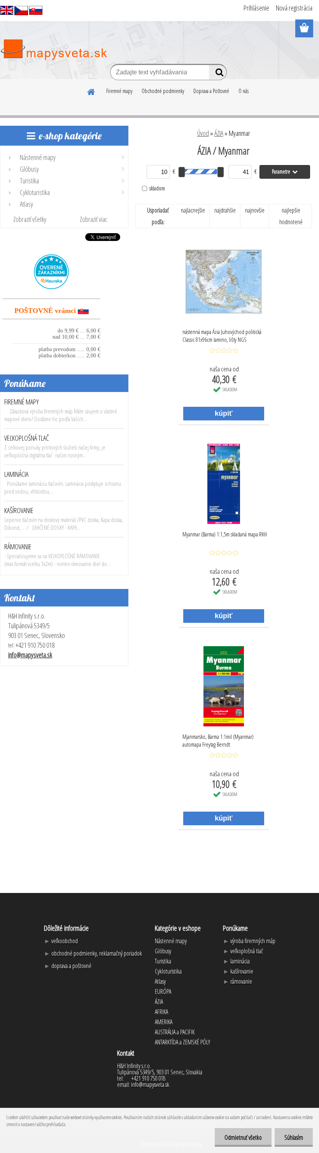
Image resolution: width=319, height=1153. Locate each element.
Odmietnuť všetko (243, 1137)
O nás (243, 91)
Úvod (203, 133)
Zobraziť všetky (29, 219)
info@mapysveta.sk (30, 654)
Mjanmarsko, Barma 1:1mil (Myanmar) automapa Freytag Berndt (218, 740)
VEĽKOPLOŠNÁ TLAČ (26, 438)
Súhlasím (293, 1137)
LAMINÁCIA (16, 474)
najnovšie (255, 210)
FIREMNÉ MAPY (21, 401)
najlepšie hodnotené (291, 216)
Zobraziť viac (93, 219)
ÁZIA (218, 133)
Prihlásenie (256, 7)
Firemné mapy (119, 91)
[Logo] (53, 49)
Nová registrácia (294, 7)
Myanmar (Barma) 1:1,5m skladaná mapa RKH (224, 534)
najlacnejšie (193, 210)
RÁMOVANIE (18, 546)
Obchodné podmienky (163, 91)
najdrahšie (225, 210)
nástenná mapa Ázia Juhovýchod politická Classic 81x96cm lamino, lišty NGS (221, 335)
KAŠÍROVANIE (18, 510)
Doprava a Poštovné (211, 91)
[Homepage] (91, 91)
